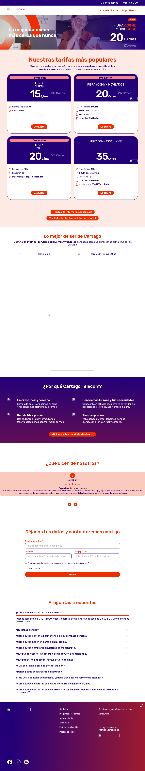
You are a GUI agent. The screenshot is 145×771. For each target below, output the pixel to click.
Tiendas (133, 10)
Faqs (124, 10)
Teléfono (29, 552)
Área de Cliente (109, 10)
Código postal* (80, 552)
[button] (64, 10)
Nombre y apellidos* (34, 541)
